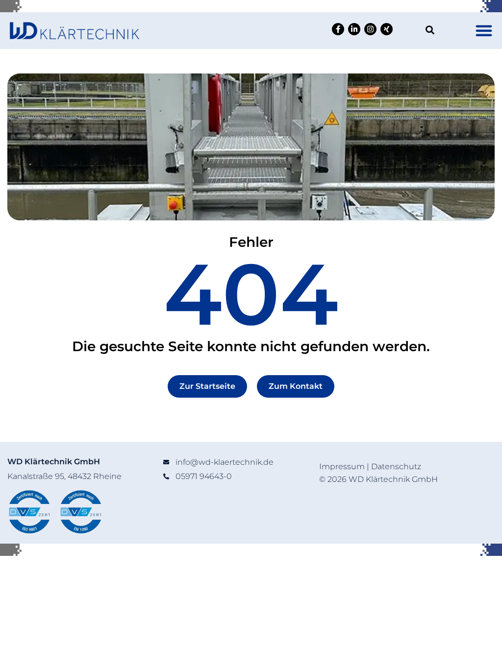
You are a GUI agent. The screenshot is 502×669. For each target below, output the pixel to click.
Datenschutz (396, 466)
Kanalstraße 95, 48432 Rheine (64, 476)
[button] (484, 30)
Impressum (342, 466)
